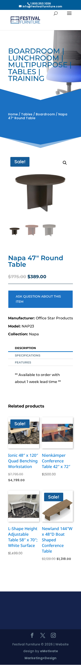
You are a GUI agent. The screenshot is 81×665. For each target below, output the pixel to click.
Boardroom (45, 114)
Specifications (27, 355)
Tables (26, 114)
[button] (65, 163)
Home (13, 114)
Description (25, 348)
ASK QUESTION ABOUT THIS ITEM (38, 299)
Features (23, 362)
